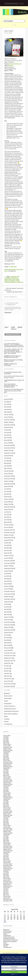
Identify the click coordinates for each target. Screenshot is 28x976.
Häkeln (6, 701)
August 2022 (7, 509)
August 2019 (7, 601)
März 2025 (7, 440)
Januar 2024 (7, 473)
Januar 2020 (7, 589)
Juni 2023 (6, 491)
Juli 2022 (6, 512)
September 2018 (8, 630)
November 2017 (8, 655)
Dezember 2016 (8, 683)
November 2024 (8, 448)
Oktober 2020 (8, 566)
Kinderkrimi (8, 279)
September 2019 (8, 599)
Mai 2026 (6, 407)
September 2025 (8, 425)
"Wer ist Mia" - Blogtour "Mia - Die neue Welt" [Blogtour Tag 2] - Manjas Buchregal (13, 350)
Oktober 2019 (8, 596)
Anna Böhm (13, 276)
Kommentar (8, 312)
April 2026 (7, 409)
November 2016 (8, 686)
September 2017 (8, 660)
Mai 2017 (6, 671)
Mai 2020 (6, 578)
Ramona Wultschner (15, 64)
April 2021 (7, 550)
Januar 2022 (7, 527)
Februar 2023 (8, 499)
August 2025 (7, 427)
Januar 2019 (7, 619)
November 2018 (8, 624)
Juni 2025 (6, 432)
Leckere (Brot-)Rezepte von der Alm (14, 346)
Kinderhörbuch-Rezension (11, 711)
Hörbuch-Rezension (9, 706)
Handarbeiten (8, 703)
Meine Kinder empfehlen (11, 714)
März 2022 (7, 522)
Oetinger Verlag (14, 280)
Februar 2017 (8, 678)
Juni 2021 (6, 545)
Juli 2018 (6, 635)
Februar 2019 (8, 617)
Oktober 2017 (8, 658)
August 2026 (7, 399)
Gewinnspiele (8, 698)
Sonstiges (7, 719)
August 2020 (7, 571)
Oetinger (10, 65)
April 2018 (7, 642)
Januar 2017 (7, 681)
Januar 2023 (7, 501)
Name (7, 327)
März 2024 (7, 468)
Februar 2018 (8, 648)
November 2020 (8, 563)
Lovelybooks (13, 266)
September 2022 (8, 507)
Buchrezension (8, 696)
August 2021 (7, 540)
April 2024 (7, 466)
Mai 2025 (6, 435)
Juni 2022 (6, 514)
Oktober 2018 (8, 627)
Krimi (13, 279)
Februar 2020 (8, 586)
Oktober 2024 (8, 450)
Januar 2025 (7, 442)
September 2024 (8, 453)
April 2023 (7, 496)
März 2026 (7, 412)
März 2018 (7, 645)
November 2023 (8, 478)
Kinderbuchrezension (10, 708)
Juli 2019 (6, 604)
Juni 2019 (6, 607)
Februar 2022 (8, 525)
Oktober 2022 (8, 504)
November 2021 (8, 532)
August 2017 (7, 663)
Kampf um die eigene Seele (15, 292)
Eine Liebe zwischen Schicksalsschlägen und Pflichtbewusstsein (11, 385)
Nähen (6, 716)
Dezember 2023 (8, 476)
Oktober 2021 (8, 535)
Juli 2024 (6, 458)
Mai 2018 (6, 640)
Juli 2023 (6, 489)
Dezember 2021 (8, 530)
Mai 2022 (6, 517)
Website (20, 327)
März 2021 (7, 553)
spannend (20, 282)
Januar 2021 (7, 558)
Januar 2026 (7, 417)
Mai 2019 (6, 609)
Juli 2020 (6, 573)
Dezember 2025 (8, 419)
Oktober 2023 (8, 481)
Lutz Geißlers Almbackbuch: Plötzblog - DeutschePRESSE (12, 344)
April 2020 (7, 581)
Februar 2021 (8, 555)
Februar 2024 (8, 471)
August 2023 (7, 486)
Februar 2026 (8, 414)
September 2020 (8, 568)
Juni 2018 (6, 637)
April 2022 (7, 519)
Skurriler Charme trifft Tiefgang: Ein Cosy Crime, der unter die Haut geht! (13, 391)
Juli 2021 (6, 542)
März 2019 (7, 614)
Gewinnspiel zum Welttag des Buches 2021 (12, 356)
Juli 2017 (6, 666)
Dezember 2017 (8, 653)
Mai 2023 (6, 494)
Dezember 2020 (8, 560)
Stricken (6, 721)
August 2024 (7, 455)
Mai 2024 (6, 463)
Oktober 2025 (8, 422)
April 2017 (7, 673)
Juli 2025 (6, 430)
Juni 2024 (6, 460)
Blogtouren (7, 693)
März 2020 (7, 583)
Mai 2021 (6, 548)
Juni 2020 (6, 576)
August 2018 (7, 632)
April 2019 (7, 612)
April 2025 (7, 437)
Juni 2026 (6, 404)
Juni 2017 (6, 668)
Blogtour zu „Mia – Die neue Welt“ (13, 352)
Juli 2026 (6, 401)
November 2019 (8, 594)
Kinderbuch (14, 278)
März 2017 (7, 676)
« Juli (4, 922)
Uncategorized (8, 724)
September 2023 (8, 484)
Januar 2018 (7, 650)
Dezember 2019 (8, 591)
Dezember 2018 (8, 622)
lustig (17, 279)
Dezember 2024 (8, 445)
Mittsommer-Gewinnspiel (10, 364)
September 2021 (8, 537)
